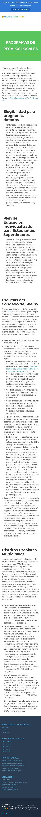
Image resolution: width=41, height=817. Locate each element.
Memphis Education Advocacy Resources (14, 782)
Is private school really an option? (12, 770)
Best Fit (4, 730)
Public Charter (6, 749)
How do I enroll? (10, 758)
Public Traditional (7, 741)
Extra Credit (8, 777)
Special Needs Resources (9, 784)
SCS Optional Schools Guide (10, 768)
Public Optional (6, 744)
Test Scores (5, 732)
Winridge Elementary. (17, 371)
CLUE (9, 311)
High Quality (5, 727)
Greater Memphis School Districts (12, 763)
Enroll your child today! (20, 9)
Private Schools (6, 751)
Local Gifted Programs (8, 787)
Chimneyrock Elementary (27, 369)
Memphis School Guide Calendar (12, 760)
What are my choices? (13, 739)
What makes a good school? (16, 724)
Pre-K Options (6, 779)
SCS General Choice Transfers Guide (13, 765)
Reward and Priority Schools (10, 790)
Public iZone (5, 746)
